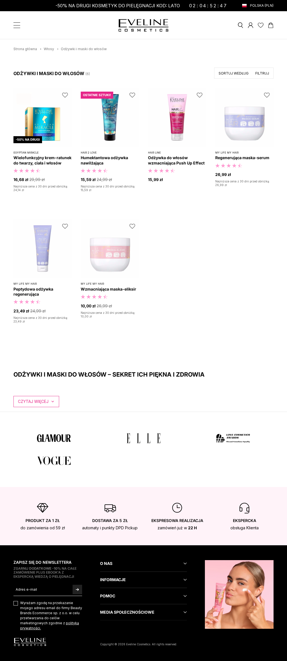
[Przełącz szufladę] (16, 25)
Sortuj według (234, 73)
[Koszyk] (271, 25)
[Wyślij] (77, 589)
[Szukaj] (240, 25)
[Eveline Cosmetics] (143, 25)
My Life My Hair (227, 152)
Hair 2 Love (89, 152)
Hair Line (154, 152)
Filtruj (262, 73)
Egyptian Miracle (26, 152)
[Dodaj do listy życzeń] (65, 95)
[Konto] (250, 25)
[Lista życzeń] (260, 25)
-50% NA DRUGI (28, 140)
